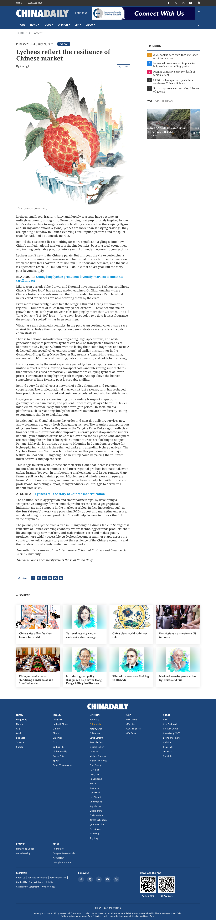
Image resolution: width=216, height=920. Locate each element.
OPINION (22, 33)
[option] (173, 124)
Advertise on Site (58, 877)
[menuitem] (81, 13)
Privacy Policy (48, 886)
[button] (151, 135)
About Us (20, 877)
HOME (22, 25)
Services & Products (37, 877)
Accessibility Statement (27, 886)
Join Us (49, 882)
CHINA (19, 2)
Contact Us (21, 882)
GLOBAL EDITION (35, 2)
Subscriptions (36, 882)
